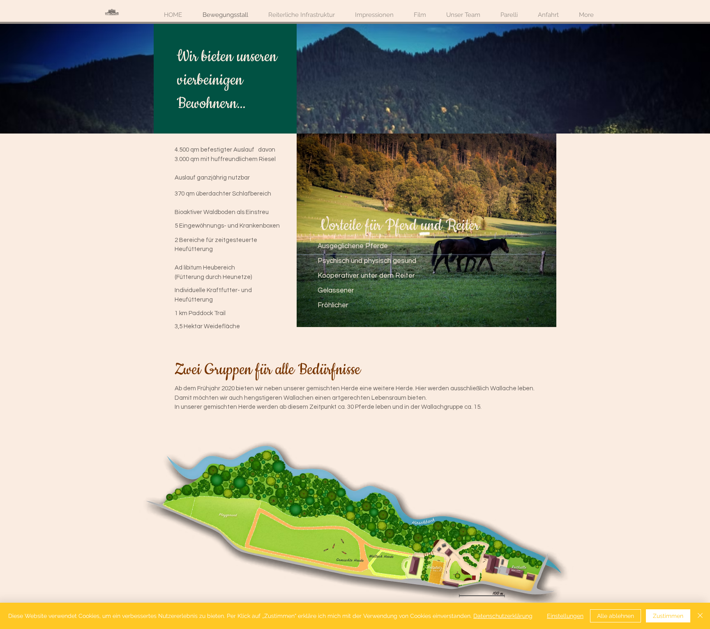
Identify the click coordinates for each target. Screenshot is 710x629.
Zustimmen (668, 616)
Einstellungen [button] (565, 616)
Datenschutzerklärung (502, 616)
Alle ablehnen (615, 616)
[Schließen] (700, 615)
